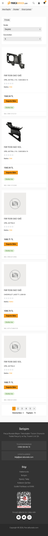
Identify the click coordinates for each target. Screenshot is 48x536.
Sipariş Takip (24, 479)
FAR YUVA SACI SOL (12, 147)
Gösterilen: (7, 35)
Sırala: (5, 25)
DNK (10, 87)
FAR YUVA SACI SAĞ (12, 75)
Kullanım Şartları (24, 483)
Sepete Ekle (11, 101)
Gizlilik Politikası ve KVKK (24, 486)
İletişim (24, 475)
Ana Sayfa (6, 9)
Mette (11, 302)
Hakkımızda (24, 472)
